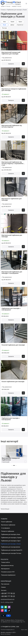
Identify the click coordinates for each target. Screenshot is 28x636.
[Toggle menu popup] (26, 3)
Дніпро (12, 24)
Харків (12, 21)
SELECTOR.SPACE (5, 634)
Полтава (4, 28)
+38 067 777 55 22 (5, 6)
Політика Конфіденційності (7, 629)
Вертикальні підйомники (8, 525)
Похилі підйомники (6, 521)
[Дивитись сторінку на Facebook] (5, 610)
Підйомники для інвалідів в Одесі (10, 540)
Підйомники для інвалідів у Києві (10, 534)
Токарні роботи (5, 562)
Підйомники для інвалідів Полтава (11, 553)
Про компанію (5, 584)
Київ (4, 21)
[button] (12, 465)
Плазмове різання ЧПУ (8, 572)
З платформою (5, 528)
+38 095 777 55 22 (16, 6)
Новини (3, 587)
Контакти (3, 590)
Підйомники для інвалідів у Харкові (11, 537)
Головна (3, 9)
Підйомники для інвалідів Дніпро (10, 547)
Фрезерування (5, 568)
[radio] (3, 616)
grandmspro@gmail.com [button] (7, 599)
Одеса (20, 21)
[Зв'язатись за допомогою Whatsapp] (5, 607)
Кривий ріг (20, 24)
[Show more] (23, 63)
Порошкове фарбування (8, 575)
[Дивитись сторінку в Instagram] (2, 610)
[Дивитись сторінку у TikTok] (9, 610)
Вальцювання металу (7, 565)
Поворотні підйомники (7, 531)
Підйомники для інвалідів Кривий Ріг (11, 550)
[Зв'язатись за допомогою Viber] (9, 607)
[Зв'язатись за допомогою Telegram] (2, 607)
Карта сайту (24, 629)
